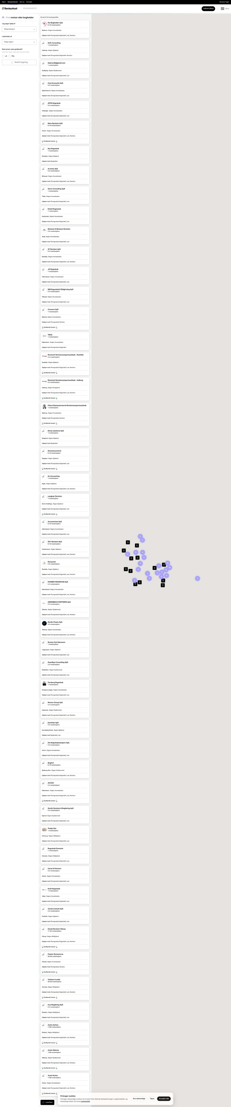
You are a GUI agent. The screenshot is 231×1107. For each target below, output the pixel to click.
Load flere (49, 1102)
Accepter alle (164, 1099)
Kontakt (29, 2)
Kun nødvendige (139, 1099)
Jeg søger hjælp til (8, 23)
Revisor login (224, 2)
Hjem (4, 2)
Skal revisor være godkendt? (16, 50)
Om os (22, 2)
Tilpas (152, 1099)
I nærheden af (7, 36)
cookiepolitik (85, 1101)
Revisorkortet (13, 2)
